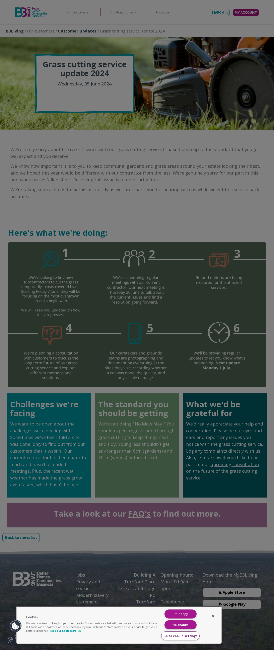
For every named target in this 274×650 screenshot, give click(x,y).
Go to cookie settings (180, 636)
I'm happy (180, 614)
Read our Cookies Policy (65, 631)
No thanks (180, 625)
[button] (15, 626)
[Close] (213, 616)
